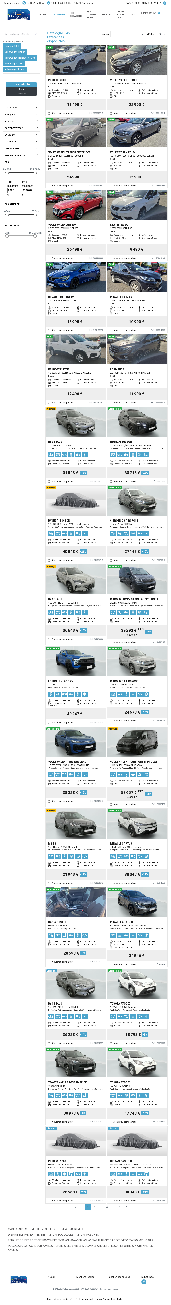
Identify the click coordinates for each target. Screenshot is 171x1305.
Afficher (150, 34)
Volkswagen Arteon (15, 69)
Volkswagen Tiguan (15, 52)
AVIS (133, 14)
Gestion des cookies (119, 1277)
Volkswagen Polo (14, 63)
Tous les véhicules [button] (21, 84)
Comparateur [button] (150, 13)
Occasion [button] (21, 93)
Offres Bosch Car (120, 14)
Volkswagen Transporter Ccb (20, 57)
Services (107, 14)
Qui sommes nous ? (91, 14)
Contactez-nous (11, 3)
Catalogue (59, 14)
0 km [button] (21, 89)
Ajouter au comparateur (63, 113)
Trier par (104, 34)
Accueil (43, 14)
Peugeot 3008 (12, 46)
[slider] (7, 172)
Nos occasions (76, 14)
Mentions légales (85, 1277)
